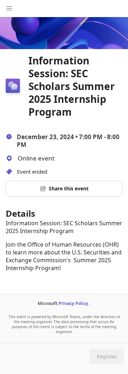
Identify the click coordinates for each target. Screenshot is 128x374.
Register (107, 356)
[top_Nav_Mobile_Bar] (9, 8)
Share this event (69, 188)
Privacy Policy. (74, 303)
